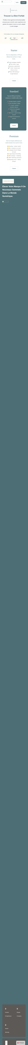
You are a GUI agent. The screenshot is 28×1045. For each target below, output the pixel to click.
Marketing (14, 157)
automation (18, 157)
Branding (11, 146)
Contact (14, 80)
